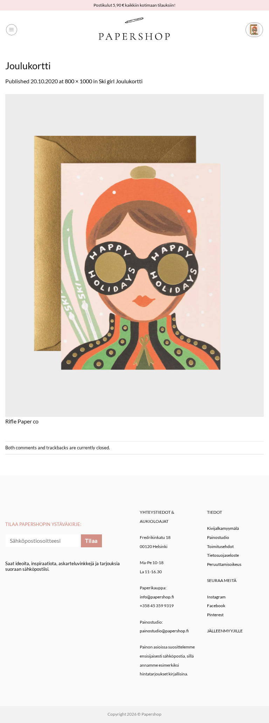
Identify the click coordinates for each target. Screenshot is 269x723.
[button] (11, 29)
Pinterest (215, 614)
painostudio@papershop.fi (164, 630)
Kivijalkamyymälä (223, 528)
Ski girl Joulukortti (121, 81)
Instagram (216, 596)
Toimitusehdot (220, 546)
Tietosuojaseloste (223, 555)
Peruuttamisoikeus (224, 564)
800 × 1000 (78, 81)
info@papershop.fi (157, 596)
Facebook (216, 605)
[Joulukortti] (134, 254)
